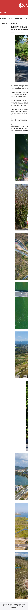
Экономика (18, 18)
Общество (14, 23)
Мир (26, 18)
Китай (10, 18)
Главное (3, 18)
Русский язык (4, 23)
